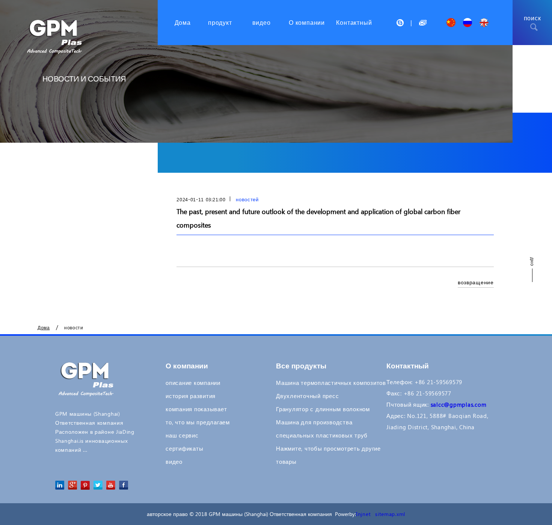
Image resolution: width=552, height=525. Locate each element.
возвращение (476, 282)
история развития (191, 396)
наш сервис (182, 435)
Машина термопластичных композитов (331, 382)
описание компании (193, 382)
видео (174, 461)
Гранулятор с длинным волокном (323, 409)
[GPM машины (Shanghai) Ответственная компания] (55, 27)
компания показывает (196, 409)
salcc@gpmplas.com (459, 404)
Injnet (363, 513)
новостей (247, 199)
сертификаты (184, 448)
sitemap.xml (390, 513)
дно (532, 262)
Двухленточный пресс (307, 396)
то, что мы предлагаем (198, 422)
